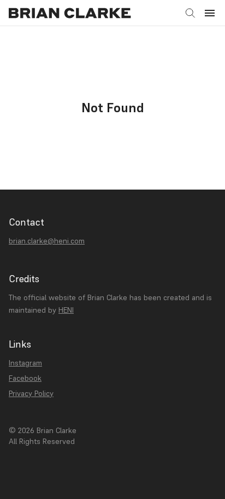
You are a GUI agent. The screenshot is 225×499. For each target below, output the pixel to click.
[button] (209, 13)
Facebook (25, 378)
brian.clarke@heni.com (47, 241)
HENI (66, 310)
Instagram (25, 363)
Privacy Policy (31, 393)
